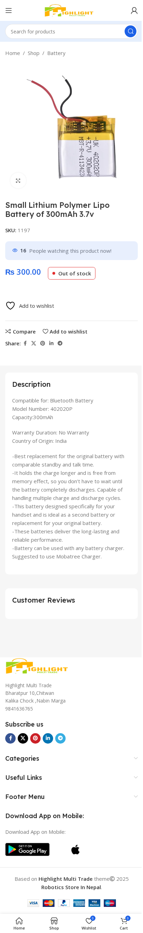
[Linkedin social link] (51, 343)
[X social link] (33, 343)
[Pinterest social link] (42, 343)
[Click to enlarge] (18, 180)
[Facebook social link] (25, 343)
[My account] (134, 10)
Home (12, 52)
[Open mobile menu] (9, 10)
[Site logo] (71, 9)
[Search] (130, 31)
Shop (34, 52)
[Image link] (40, 665)
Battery (56, 52)
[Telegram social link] (60, 343)
